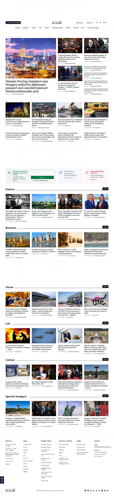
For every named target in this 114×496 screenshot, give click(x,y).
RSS (60, 455)
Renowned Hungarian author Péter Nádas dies (42, 383)
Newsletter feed (63, 444)
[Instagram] (91, 490)
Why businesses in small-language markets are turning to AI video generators (70, 252)
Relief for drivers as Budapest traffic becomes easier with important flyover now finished (95, 135)
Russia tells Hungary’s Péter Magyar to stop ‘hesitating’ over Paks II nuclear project (43, 213)
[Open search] (97, 22)
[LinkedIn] (85, 490)
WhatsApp (62, 447)
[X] (93, 490)
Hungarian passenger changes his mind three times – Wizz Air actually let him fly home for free (96, 90)
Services (75, 27)
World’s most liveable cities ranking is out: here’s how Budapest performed (95, 67)
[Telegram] (102, 490)
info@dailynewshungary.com (102, 447)
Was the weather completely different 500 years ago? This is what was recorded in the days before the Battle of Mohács (95, 348)
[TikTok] (96, 490)
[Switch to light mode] (100, 23)
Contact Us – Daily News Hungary (11, 449)
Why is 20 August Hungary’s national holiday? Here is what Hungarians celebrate (69, 420)
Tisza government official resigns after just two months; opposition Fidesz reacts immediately (69, 58)
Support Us (90, 22)
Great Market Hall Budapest (46, 472)
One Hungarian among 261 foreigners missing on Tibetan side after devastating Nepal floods (43, 122)
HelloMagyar (79, 22)
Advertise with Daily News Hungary (82, 453)
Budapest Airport (46, 447)
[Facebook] (88, 490)
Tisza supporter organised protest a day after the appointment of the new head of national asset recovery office (69, 136)
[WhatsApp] (99, 490)
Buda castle (44, 480)
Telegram (61, 450)
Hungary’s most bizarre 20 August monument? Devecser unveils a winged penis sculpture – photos (96, 385)
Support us (94, 179)
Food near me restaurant (45, 450)
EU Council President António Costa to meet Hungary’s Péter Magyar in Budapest (95, 213)
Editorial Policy (81, 450)
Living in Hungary (93, 27)
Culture (47, 27)
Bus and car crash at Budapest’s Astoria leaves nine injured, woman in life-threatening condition (95, 122)
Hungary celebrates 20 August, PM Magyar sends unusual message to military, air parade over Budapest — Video (95, 421)
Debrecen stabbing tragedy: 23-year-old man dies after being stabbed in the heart (95, 57)
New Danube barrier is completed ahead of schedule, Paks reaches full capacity (70, 122)
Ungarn (25, 466)
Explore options (68, 177)
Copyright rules (81, 444)
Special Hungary (58, 27)
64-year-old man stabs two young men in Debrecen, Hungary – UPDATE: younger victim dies (68, 86)
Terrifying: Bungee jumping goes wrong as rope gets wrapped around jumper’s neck (18, 135)
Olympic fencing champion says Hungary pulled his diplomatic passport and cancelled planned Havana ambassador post (27, 86)
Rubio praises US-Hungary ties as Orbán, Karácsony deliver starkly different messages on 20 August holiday (44, 421)
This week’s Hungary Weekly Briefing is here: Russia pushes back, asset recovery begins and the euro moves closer (43, 136)
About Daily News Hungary (11, 445)
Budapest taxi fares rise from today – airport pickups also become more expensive (42, 311)
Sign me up (42, 177)
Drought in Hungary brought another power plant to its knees (43, 250)
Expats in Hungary (46, 462)
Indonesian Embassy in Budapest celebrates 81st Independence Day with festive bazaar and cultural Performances (70, 385)
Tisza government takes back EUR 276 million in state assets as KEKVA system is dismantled (96, 82)
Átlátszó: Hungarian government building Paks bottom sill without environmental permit (96, 252)
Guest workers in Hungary (46, 459)
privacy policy (43, 180)
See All (105, 188)
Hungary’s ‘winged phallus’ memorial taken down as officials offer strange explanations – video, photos (18, 421)
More (82, 27)
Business (25, 27)
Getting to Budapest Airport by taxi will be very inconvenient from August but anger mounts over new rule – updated (69, 312)
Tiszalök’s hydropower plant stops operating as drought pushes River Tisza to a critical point (17, 252)
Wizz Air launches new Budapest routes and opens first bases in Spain (96, 311)
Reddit (61, 452)
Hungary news (27, 444)
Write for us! (9, 461)
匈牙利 (25, 471)
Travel (34, 27)
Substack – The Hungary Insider (63, 458)
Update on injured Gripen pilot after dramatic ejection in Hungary (69, 347)
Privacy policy (81, 447)
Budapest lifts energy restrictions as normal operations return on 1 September (18, 122)
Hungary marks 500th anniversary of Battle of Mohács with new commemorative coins (17, 384)
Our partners (9, 458)
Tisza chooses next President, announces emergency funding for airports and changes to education (17, 312)
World (68, 27)
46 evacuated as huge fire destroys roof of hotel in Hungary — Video (18, 347)
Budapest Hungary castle (46, 477)
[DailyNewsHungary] (57, 22)
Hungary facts (45, 465)
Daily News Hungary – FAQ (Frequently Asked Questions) (12, 454)
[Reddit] (105, 490)
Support (8, 464)
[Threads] (107, 490)
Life (40, 27)
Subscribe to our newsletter (13, 22)
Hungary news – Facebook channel (64, 462)
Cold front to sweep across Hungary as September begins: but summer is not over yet (95, 74)
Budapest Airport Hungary (46, 468)
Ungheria (26, 469)
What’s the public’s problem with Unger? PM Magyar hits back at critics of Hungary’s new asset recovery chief (70, 214)
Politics (17, 27)
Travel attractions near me (47, 454)
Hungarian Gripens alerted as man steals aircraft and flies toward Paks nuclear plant (42, 347)
